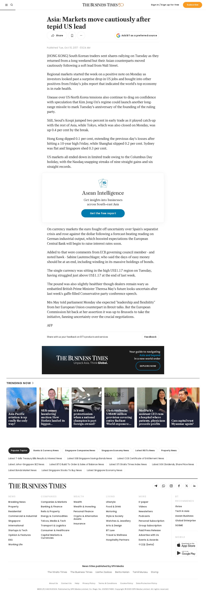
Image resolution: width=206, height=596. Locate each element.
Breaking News (17, 502)
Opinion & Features (19, 535)
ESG (10, 539)
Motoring (111, 511)
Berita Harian (122, 572)
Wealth (78, 502)
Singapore (14, 520)
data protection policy (146, 583)
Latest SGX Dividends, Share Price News (173, 464)
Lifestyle (111, 502)
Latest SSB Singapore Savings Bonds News (89, 458)
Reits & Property (50, 511)
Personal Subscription (151, 520)
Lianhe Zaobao (104, 572)
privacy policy (89, 583)
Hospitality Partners (117, 539)
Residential (14, 511)
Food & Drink (113, 506)
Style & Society (114, 516)
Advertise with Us (149, 535)
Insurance (79, 523)
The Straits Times (57, 572)
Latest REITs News (145, 450)
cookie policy (126, 583)
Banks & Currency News (46, 450)
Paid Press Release (150, 530)
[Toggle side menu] (6, 4)
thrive (178, 506)
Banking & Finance (51, 506)
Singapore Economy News (115, 450)
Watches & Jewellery (118, 520)
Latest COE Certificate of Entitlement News (140, 458)
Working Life (15, 544)
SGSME (179, 525)
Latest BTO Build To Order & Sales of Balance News (76, 464)
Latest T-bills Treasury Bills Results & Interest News (35, 458)
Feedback (150, 336)
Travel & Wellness (116, 535)
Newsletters (146, 511)
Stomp (155, 572)
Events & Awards (148, 539)
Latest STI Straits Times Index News (128, 464)
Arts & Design (114, 525)
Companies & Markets (54, 502)
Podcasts (144, 516)
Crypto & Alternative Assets (86, 517)
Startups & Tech (17, 530)
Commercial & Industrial (22, 516)
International (16, 525)
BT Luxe (110, 530)
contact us (66, 583)
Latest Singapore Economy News (104, 470)
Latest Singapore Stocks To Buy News (62, 470)
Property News (169, 450)
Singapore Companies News (80, 450)
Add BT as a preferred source (139, 35)
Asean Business (184, 515)
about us (53, 583)
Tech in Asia (182, 511)
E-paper (143, 502)
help (77, 583)
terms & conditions (107, 583)
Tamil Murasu (140, 572)
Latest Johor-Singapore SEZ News (26, 464)
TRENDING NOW (18, 383)
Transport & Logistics (53, 525)
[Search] (11, 4)
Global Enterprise (185, 520)
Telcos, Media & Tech (53, 520)
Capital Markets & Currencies (51, 536)
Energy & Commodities (54, 516)
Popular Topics (19, 450)
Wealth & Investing (85, 506)
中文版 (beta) (146, 544)
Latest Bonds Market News (22, 470)
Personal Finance (84, 511)
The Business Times (81, 572)
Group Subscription (150, 525)
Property (13, 506)
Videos (143, 506)
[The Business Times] (100, 5)
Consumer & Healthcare (55, 530)
